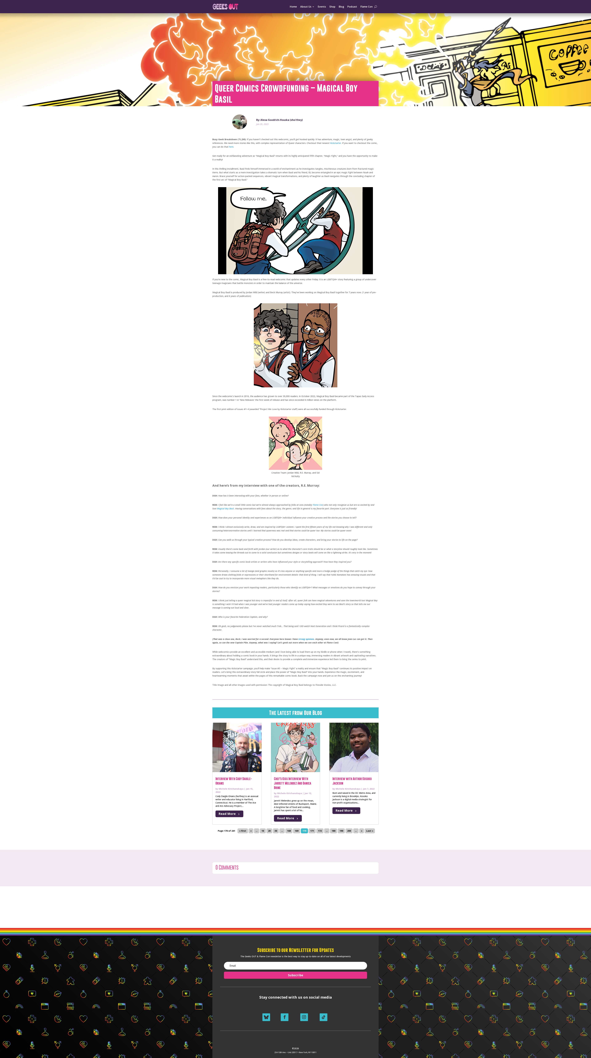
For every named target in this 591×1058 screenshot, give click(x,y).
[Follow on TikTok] (323, 1017)
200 (349, 830)
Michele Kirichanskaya (231, 788)
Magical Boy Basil (225, 508)
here (231, 146)
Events (322, 6)
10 (262, 830)
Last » (369, 830)
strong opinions (306, 639)
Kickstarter (335, 143)
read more (227, 814)
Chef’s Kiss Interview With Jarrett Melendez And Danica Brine (292, 783)
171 (312, 830)
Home (293, 6)
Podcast (352, 6)
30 (276, 830)
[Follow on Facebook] (284, 1017)
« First (242, 830)
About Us (305, 6)
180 (333, 830)
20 (269, 830)
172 (320, 830)
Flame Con (366, 6)
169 (296, 830)
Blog (341, 6)
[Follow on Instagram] (304, 1017)
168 (289, 830)
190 (341, 830)
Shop (332, 6)
